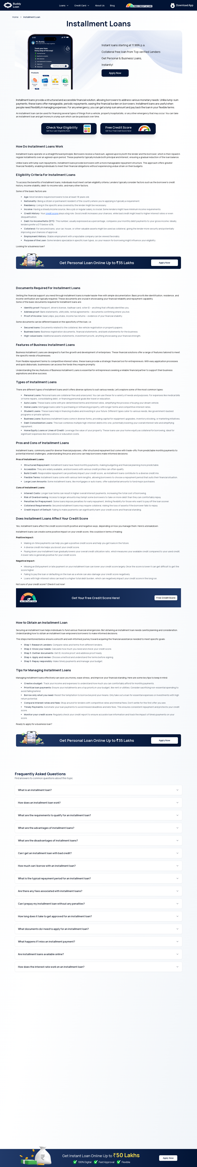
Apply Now (115, 73)
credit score (52, 213)
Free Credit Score (165, 597)
